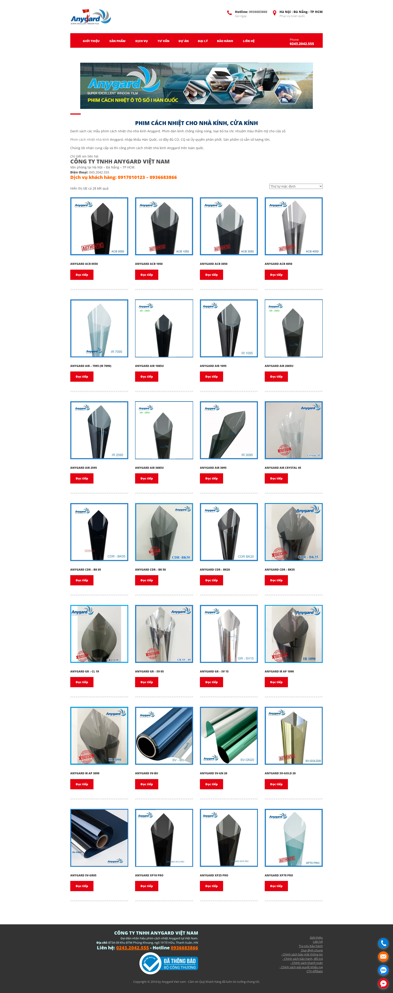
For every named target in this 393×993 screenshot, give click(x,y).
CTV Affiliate (315, 971)
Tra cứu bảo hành (311, 946)
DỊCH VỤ (141, 41)
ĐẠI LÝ (203, 41)
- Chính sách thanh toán (306, 963)
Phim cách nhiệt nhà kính (89, 139)
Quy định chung (311, 950)
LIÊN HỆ (248, 41)
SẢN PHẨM (117, 41)
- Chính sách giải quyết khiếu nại (301, 967)
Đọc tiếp (82, 275)
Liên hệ (318, 942)
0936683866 (258, 12)
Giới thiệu (316, 937)
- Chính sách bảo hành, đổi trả (302, 959)
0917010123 (131, 177)
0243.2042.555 (302, 43)
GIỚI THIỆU (91, 41)
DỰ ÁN (184, 41)
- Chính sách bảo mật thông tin (302, 954)
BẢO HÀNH (225, 41)
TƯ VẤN (163, 41)
